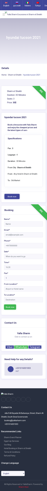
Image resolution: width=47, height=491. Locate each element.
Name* (7, 219)
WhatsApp (21, 347)
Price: (11, 102)
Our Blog (7, 445)
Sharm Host (23, 487)
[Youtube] (18, 399)
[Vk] (23, 399)
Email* (7, 230)
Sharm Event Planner (13, 437)
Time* (6, 262)
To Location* (9, 295)
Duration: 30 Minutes (16, 95)
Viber (10, 347)
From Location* (10, 284)
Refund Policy (9, 456)
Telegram (35, 347)
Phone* (7, 241)
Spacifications (15, 138)
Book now (12, 196)
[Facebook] (3, 399)
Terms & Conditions (12, 452)
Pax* (6, 273)
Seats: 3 (10, 99)
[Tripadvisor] (13, 399)
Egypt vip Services (11, 441)
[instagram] (8, 399)
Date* (6, 252)
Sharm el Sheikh (15, 75)
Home (4, 75)
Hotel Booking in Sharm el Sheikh (17, 448)
